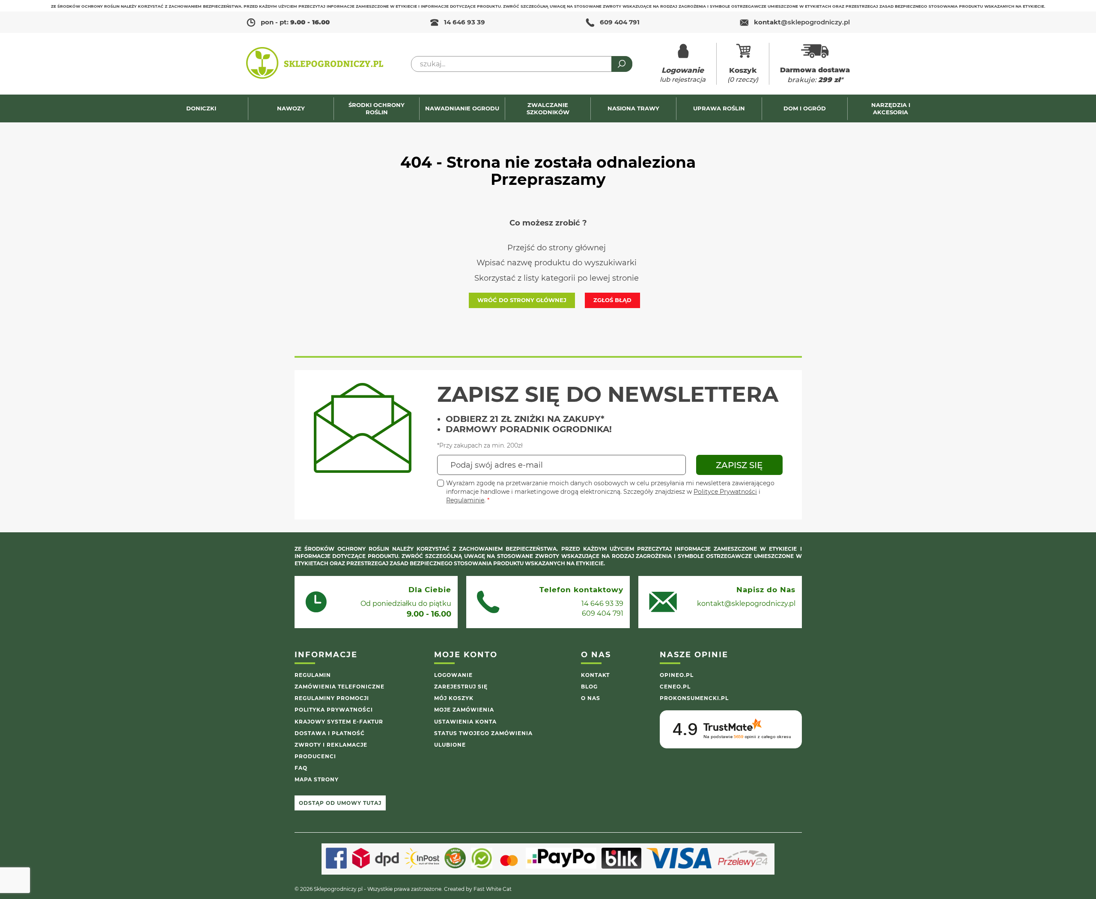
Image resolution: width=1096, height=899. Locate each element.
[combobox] (521, 64)
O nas (590, 698)
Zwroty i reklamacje (331, 745)
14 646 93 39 (464, 22)
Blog (589, 686)
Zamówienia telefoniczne (339, 686)
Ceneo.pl (675, 686)
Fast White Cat (493, 889)
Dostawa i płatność (330, 733)
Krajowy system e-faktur (339, 721)
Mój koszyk (454, 698)
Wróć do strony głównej (521, 300)
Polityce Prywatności (725, 491)
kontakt (802, 22)
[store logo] (314, 63)
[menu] (548, 108)
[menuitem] (205, 108)
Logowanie (453, 675)
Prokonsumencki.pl (694, 698)
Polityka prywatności (334, 709)
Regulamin (313, 675)
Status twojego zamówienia (483, 733)
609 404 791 (620, 22)
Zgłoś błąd (612, 300)
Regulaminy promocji (332, 698)
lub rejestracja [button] (683, 74)
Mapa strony (317, 779)
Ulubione (450, 745)
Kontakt (595, 675)
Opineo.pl (677, 675)
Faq (301, 768)
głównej (590, 247)
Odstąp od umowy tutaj (340, 803)
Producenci (315, 756)
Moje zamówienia (464, 709)
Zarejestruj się (461, 686)
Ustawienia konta (465, 721)
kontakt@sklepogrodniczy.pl (746, 603)
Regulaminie (465, 500)
